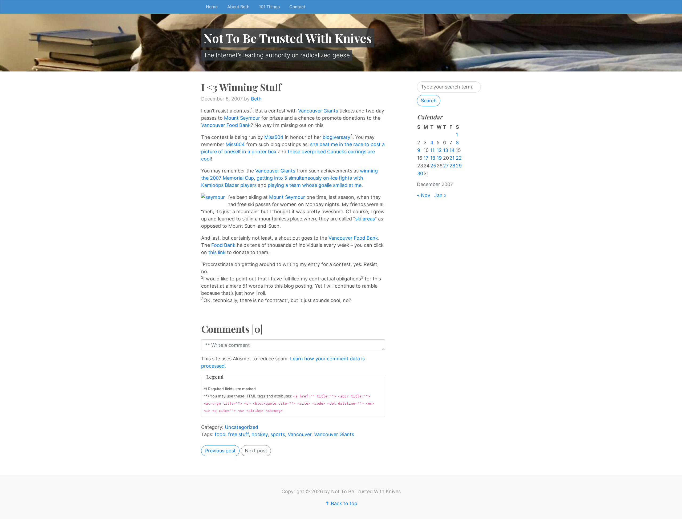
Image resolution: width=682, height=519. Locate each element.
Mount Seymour (242, 118)
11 (432, 150)
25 (433, 165)
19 (439, 158)
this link (217, 252)
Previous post (220, 450)
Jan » (440, 195)
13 (445, 150)
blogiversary (336, 137)
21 (451, 158)
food (220, 434)
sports (277, 434)
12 (439, 150)
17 (426, 158)
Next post (256, 450)
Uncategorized (241, 427)
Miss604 (273, 137)
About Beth (238, 6)
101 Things (269, 6)
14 (452, 150)
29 (459, 165)
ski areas (365, 219)
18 (432, 158)
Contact (297, 6)
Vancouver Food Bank (226, 125)
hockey (259, 434)
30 (420, 173)
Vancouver (299, 434)
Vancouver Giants (318, 111)
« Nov (423, 195)
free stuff (238, 434)
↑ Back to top (341, 503)
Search (429, 100)
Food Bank (223, 245)
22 (459, 158)
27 (446, 165)
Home (212, 6)
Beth (256, 99)
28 (452, 165)
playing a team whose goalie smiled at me (315, 185)
